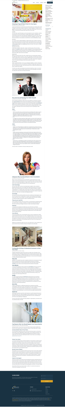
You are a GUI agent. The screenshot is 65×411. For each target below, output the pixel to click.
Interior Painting (48, 39)
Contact (49, 2)
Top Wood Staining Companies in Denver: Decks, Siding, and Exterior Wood (48, 15)
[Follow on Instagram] (52, 0)
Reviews (45, 2)
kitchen (18, 49)
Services (37, 2)
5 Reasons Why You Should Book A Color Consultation (26, 176)
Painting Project (48, 41)
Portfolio (41, 2)
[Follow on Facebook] (51, 0)
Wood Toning (47, 48)
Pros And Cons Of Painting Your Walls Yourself (24, 97)
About (34, 2)
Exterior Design (48, 32)
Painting (23, 25)
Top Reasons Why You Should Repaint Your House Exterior (27, 324)
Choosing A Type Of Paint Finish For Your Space (24, 24)
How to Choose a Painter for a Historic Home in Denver (48, 11)
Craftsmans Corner (15, 25)
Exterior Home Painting (25, 325)
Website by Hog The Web (40, 405)
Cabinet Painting (48, 31)
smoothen (14, 263)
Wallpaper (47, 47)
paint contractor (17, 101)
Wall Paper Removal (48, 46)
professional (26, 276)
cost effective (31, 266)
